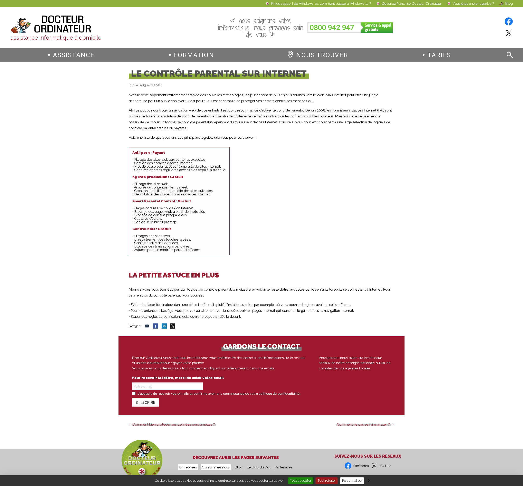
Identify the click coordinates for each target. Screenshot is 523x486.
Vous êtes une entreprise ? (473, 3)
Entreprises (188, 467)
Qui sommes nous (216, 467)
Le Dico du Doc (259, 467)
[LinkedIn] (164, 327)
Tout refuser (326, 481)
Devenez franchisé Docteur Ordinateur (412, 3)
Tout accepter (300, 481)
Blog (509, 3)
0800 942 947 (332, 27)
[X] (172, 327)
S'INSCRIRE (145, 402)
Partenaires (283, 467)
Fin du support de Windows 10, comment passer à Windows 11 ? (321, 3)
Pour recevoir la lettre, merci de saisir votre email (178, 378)
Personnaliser (352, 481)
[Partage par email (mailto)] (147, 327)
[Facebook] (155, 327)
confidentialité (288, 393)
